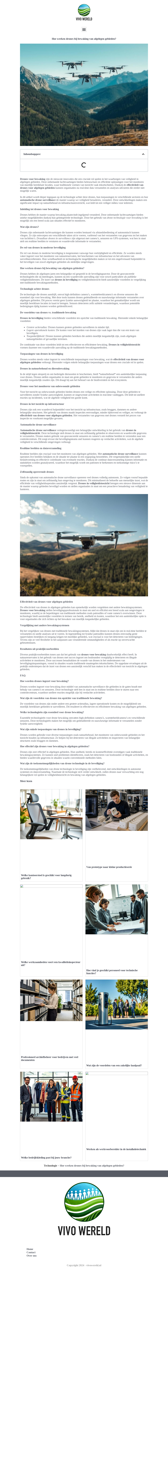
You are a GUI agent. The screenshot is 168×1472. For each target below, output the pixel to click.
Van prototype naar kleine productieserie (109, 867)
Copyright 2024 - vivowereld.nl (84, 1265)
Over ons (32, 1255)
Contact (31, 1252)
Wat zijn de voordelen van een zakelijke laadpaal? (114, 1065)
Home (30, 1249)
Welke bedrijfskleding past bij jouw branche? (46, 1157)
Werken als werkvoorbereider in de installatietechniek (116, 1149)
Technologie (50, 1165)
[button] (84, 29)
